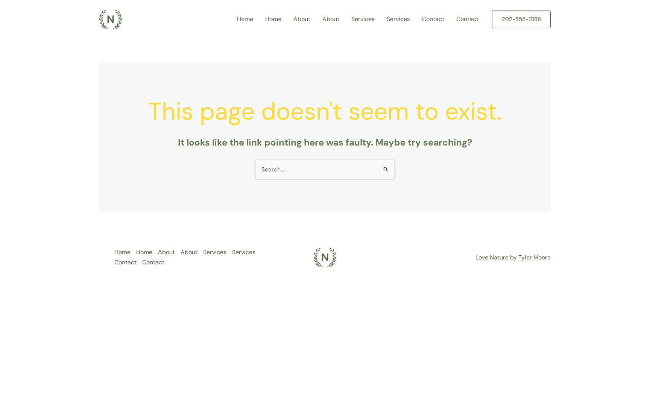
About (301, 19)
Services (363, 19)
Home (245, 19)
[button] (521, 19)
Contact (433, 19)
